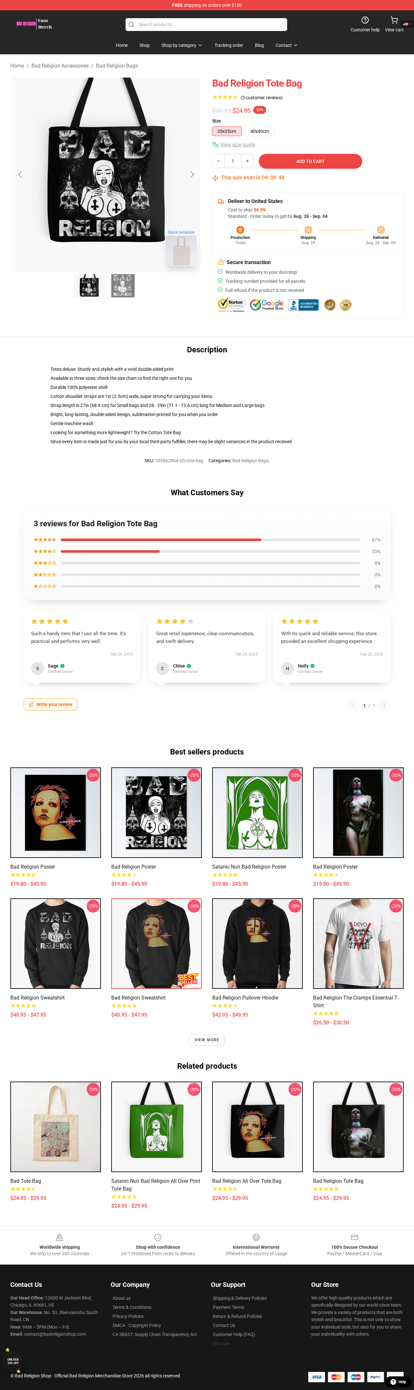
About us (122, 1298)
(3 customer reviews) (262, 97)
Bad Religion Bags (117, 66)
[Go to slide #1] (89, 285)
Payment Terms (228, 1307)
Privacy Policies (128, 1316)
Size (216, 120)
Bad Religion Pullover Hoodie (245, 998)
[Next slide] (192, 174)
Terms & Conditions (132, 1307)
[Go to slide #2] (122, 285)
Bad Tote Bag (25, 1181)
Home (17, 66)
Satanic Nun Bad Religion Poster (249, 867)
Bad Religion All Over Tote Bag (246, 1181)
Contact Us (224, 1325)
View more (207, 1040)
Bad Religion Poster (32, 867)
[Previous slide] (20, 174)
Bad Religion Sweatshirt (37, 998)
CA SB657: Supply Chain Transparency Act (155, 1334)
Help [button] (402, 1382)
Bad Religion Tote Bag (338, 1181)
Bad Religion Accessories (60, 66)
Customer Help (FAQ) (234, 1334)
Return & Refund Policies (237, 1316)
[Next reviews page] (385, 705)
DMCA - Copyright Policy (137, 1325)
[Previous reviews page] (353, 705)
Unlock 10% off (13, 1361)
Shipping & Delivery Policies (240, 1298)
